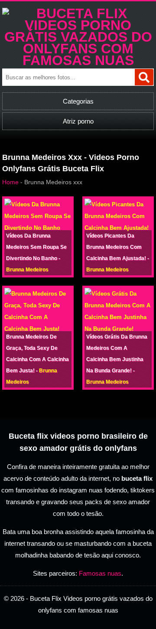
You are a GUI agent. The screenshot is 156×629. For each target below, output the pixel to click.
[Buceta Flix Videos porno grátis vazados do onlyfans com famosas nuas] (78, 60)
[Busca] (144, 77)
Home (10, 182)
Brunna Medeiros (27, 270)
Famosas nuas (100, 573)
